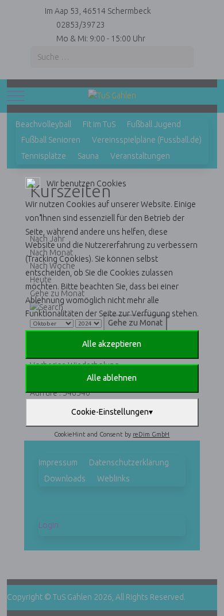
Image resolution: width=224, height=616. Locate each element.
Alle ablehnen (112, 377)
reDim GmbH (151, 434)
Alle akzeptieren (111, 344)
